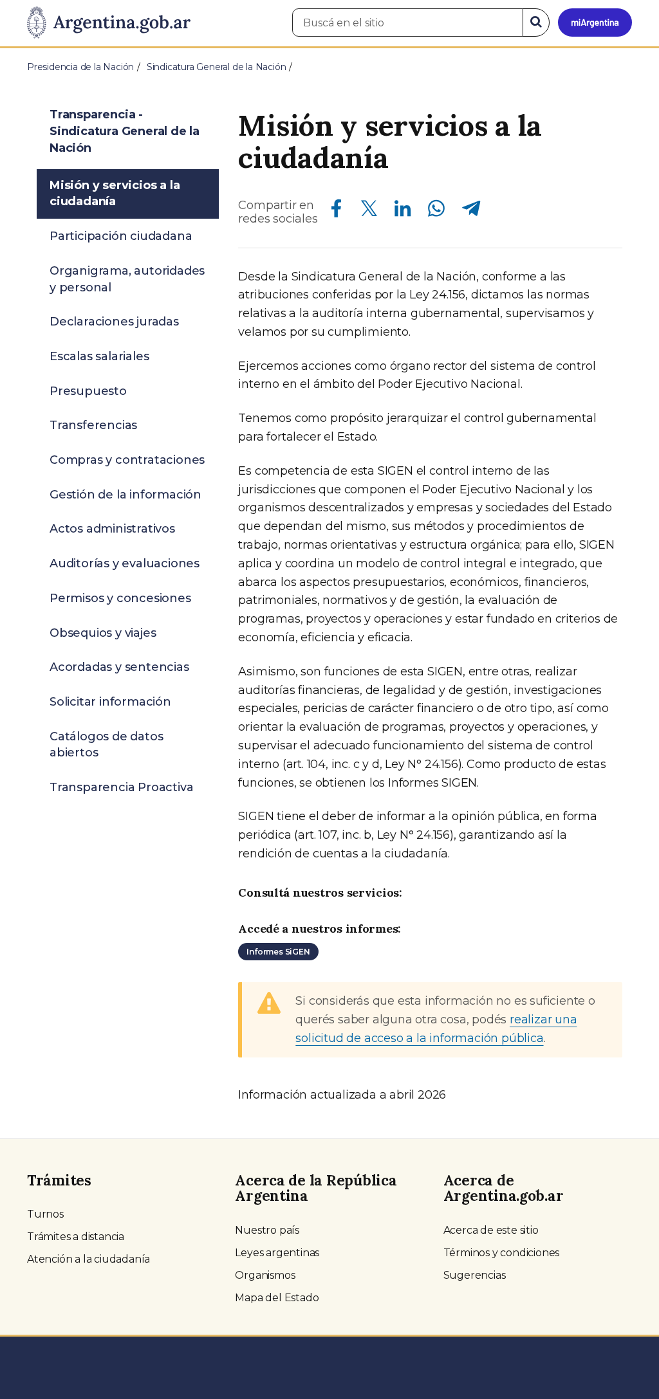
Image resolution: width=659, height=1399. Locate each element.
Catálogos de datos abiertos (106, 744)
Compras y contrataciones (127, 460)
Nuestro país (267, 1230)
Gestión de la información (125, 495)
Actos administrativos (112, 529)
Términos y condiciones (501, 1253)
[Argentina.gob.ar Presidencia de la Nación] (108, 23)
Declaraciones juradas (114, 322)
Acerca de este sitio (491, 1230)
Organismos (265, 1275)
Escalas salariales (99, 356)
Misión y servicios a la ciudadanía (115, 193)
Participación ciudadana (121, 236)
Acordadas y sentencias (119, 667)
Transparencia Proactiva (121, 787)
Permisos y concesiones (120, 598)
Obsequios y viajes (103, 633)
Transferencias (93, 425)
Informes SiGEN (278, 951)
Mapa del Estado (277, 1298)
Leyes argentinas (277, 1253)
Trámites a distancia (75, 1236)
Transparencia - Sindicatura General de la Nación (125, 131)
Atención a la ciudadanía (88, 1259)
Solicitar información (110, 702)
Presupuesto (88, 391)
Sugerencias (474, 1275)
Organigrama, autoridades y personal (127, 279)
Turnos (45, 1214)
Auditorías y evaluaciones (125, 563)
